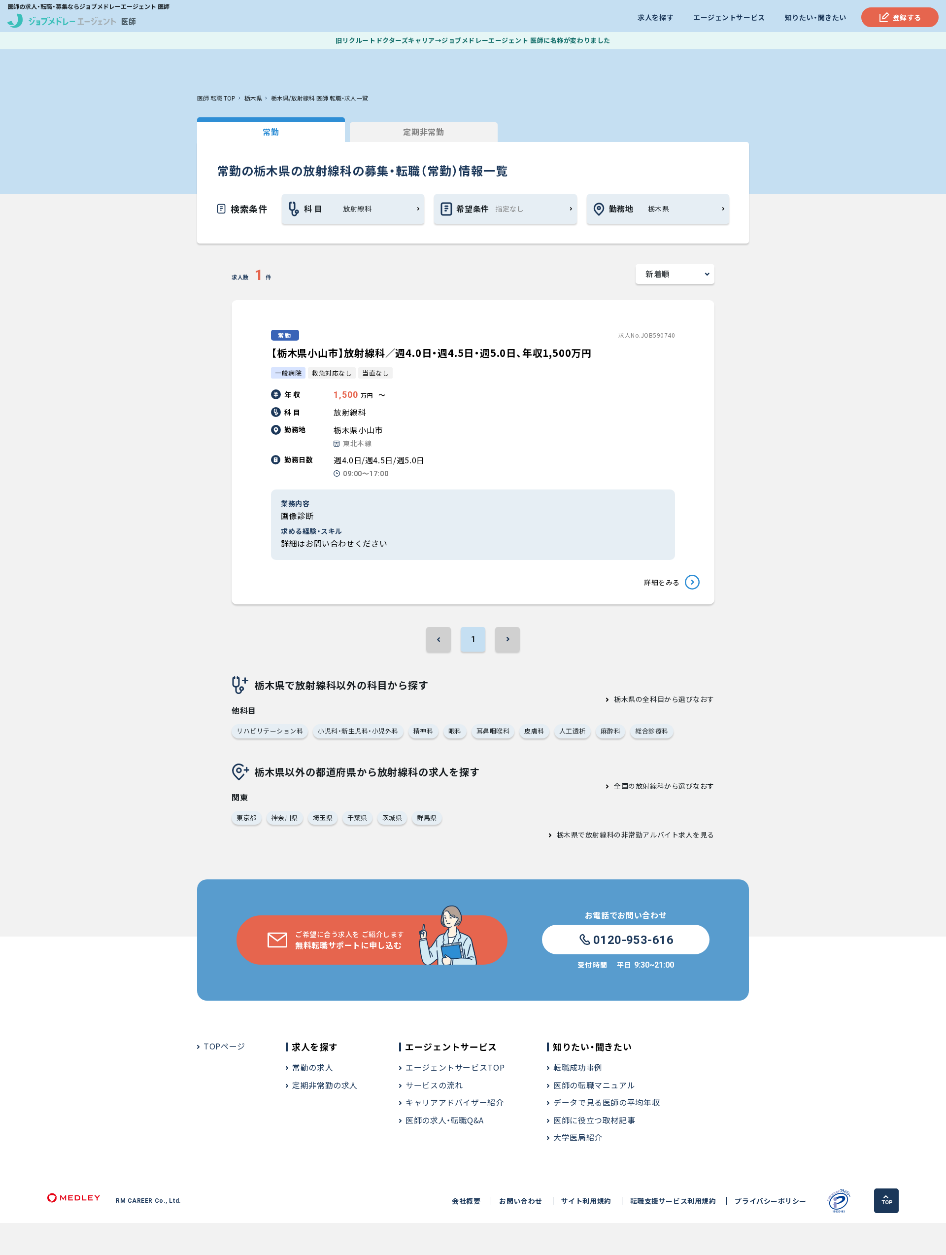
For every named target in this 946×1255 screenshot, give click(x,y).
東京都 (246, 817)
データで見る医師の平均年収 (606, 1102)
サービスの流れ (434, 1085)
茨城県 (392, 817)
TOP (887, 1202)
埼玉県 (323, 817)
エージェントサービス (729, 17)
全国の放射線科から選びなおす (664, 786)
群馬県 (427, 817)
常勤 (271, 132)
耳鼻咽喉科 (493, 730)
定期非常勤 (423, 132)
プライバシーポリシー (771, 1201)
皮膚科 (534, 730)
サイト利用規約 (586, 1201)
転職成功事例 (578, 1067)
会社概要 (466, 1201)
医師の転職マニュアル (594, 1085)
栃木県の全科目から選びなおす (664, 699)
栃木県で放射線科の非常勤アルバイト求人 (625, 834)
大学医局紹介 (578, 1137)
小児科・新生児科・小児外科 (358, 730)
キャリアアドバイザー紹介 (454, 1102)
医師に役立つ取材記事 (594, 1120)
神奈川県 (284, 817)
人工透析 (572, 730)
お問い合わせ (520, 1201)
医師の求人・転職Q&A (444, 1120)
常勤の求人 (312, 1067)
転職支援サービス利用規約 (673, 1201)
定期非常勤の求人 (325, 1085)
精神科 (423, 730)
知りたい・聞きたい (815, 17)
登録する (907, 17)
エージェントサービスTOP (455, 1067)
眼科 (455, 730)
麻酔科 (611, 730)
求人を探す (656, 17)
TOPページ (224, 1046)
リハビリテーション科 (269, 730)
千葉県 (357, 817)
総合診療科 (652, 730)
